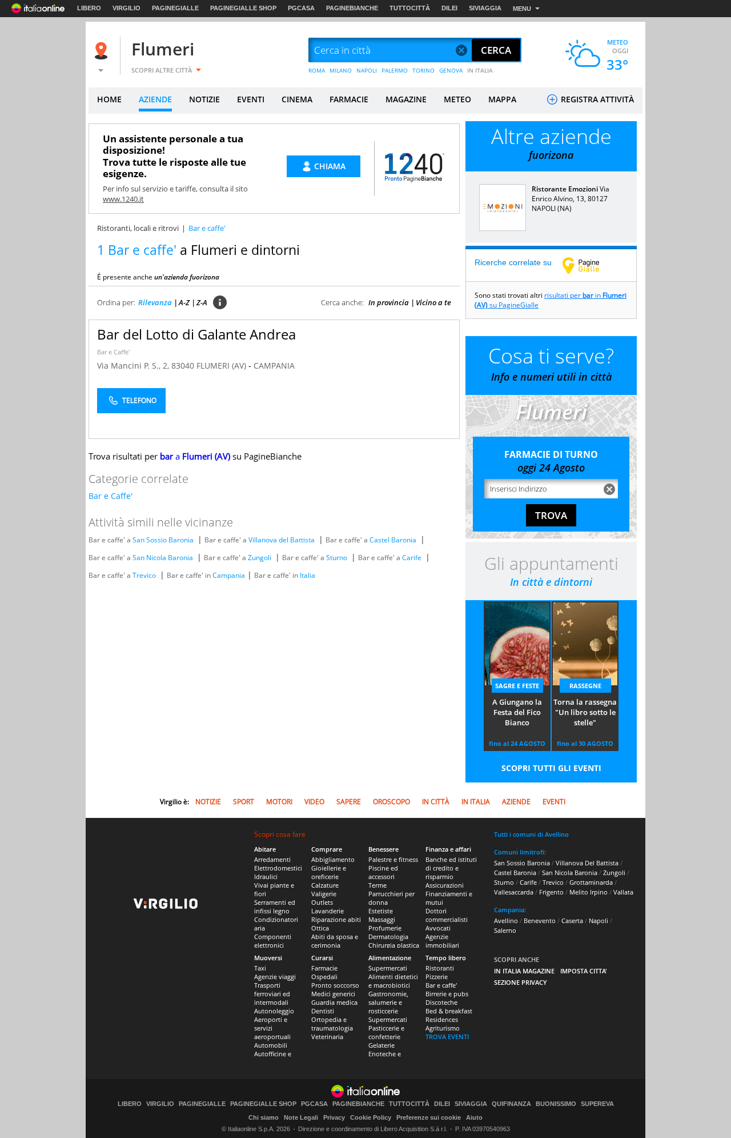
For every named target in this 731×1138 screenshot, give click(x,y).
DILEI (449, 8)
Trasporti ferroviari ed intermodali (272, 994)
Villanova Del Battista (587, 863)
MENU (522, 8)
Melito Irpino (588, 892)
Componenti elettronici (272, 940)
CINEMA (297, 99)
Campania (228, 575)
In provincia (388, 302)
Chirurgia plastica (393, 945)
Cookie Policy (370, 1117)
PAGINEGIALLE (175, 8)
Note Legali (301, 1117)
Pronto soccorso (335, 985)
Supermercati (387, 968)
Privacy (334, 1117)
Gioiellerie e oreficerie (328, 872)
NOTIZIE (204, 99)
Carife (411, 557)
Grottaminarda (591, 882)
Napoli (598, 920)
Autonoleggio (274, 1011)
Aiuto (474, 1117)
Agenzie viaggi (275, 976)
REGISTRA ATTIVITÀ (596, 99)
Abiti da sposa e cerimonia (334, 940)
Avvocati (438, 928)
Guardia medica (334, 1002)
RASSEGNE (585, 685)
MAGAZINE (406, 99)
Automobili (270, 1045)
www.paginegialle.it (589, 265)
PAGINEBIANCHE (352, 8)
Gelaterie (381, 1045)
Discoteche (441, 1002)
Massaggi (381, 919)
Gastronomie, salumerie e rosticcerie (388, 1002)
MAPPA (502, 99)
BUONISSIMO (556, 1104)
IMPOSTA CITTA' (583, 971)
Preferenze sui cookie (428, 1117)
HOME (109, 99)
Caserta (572, 920)
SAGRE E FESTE (517, 685)
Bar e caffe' (441, 985)
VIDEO (314, 801)
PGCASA (301, 8)
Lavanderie (327, 911)
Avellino (506, 920)
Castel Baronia (392, 540)
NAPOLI (366, 70)
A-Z (184, 302)
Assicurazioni (444, 885)
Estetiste (380, 911)
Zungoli (259, 557)
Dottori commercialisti (446, 915)
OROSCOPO (391, 801)
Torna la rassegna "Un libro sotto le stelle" (585, 712)
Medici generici (333, 993)
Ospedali (324, 976)
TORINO (423, 70)
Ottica (320, 928)
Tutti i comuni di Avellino (531, 834)
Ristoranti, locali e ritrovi (138, 228)
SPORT (243, 801)
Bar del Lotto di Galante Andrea (196, 334)
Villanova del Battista (281, 540)
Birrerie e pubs (446, 993)
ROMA (316, 70)
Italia (307, 575)
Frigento (551, 892)
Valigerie (323, 893)
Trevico (144, 575)
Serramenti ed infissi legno (274, 906)
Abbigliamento (333, 859)
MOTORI (279, 801)
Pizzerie (436, 976)
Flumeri (162, 49)
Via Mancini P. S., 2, (134, 365)
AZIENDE (155, 99)
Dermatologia (388, 936)
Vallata (623, 892)
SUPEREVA (597, 1104)
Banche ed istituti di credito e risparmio (451, 868)
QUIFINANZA (511, 1104)
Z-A (201, 302)
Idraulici (266, 876)
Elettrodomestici (278, 868)
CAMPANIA (274, 365)
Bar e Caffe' (113, 352)
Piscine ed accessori (383, 872)
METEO (457, 99)
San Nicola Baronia (162, 557)
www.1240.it (123, 199)
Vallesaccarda (513, 892)
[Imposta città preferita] (103, 50)
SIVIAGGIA (485, 8)
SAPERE (348, 801)
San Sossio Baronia (163, 540)
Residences (441, 1019)
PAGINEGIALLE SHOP (243, 8)
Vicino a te (433, 302)
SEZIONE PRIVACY (520, 982)
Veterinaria (327, 1036)
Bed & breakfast (448, 1011)
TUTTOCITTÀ (409, 8)
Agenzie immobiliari (442, 940)
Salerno (505, 930)
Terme (377, 885)
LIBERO (89, 8)
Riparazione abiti (336, 919)
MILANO (341, 70)
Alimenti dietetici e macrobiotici (393, 980)
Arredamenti (272, 859)
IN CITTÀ (435, 801)
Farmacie (324, 968)
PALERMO (394, 70)
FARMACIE (349, 99)
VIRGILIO (126, 8)
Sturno (336, 557)
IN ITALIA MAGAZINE (524, 971)
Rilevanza (155, 302)
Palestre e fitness (393, 859)
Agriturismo (442, 1028)
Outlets (322, 902)
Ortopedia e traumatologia (332, 1023)
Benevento (540, 920)
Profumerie (384, 928)
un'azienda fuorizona (186, 277)
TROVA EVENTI (447, 1036)
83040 (182, 365)
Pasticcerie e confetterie (386, 1032)
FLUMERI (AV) (222, 365)
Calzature (325, 885)
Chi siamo (263, 1117)
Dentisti (322, 1011)
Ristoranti (439, 968)
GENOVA (451, 70)
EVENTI (250, 99)
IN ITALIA (480, 70)
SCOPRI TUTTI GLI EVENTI (551, 767)
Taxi (260, 968)
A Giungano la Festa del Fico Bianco (517, 712)
